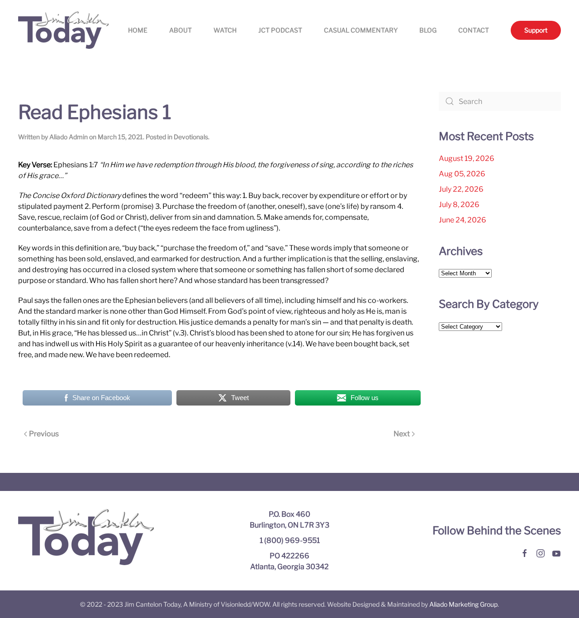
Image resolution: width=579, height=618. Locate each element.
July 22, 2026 (461, 189)
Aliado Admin (68, 137)
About (180, 30)
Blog (428, 30)
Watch (225, 30)
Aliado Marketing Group (463, 604)
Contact (473, 30)
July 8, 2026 (459, 204)
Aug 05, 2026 (462, 174)
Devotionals (191, 137)
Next (402, 433)
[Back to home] (63, 30)
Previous (44, 433)
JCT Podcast (280, 30)
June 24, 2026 (462, 220)
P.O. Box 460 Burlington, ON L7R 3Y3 (289, 519)
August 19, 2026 (466, 158)
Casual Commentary (361, 30)
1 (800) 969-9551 (290, 540)
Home (137, 30)
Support (535, 30)
